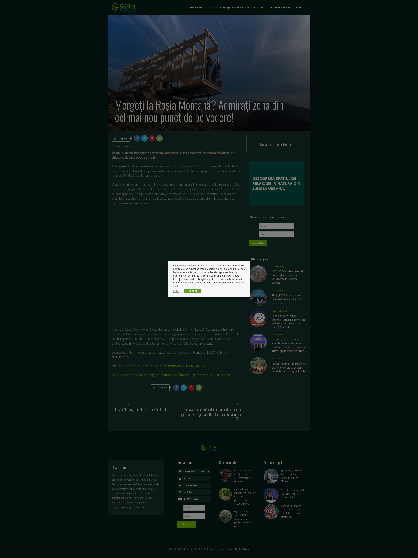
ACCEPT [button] (192, 291)
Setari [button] (176, 291)
